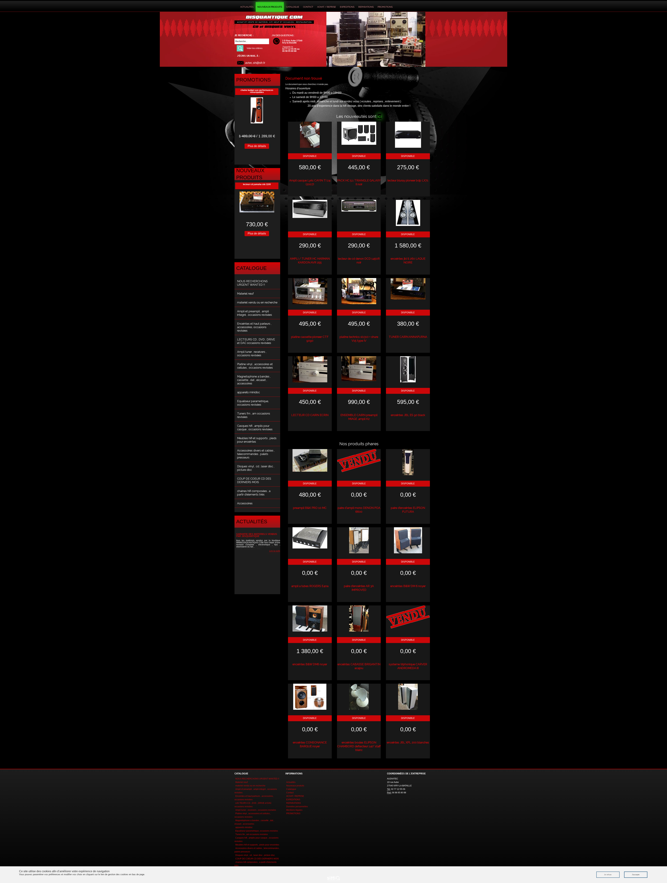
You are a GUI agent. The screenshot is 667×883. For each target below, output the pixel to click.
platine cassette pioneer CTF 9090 (309, 338)
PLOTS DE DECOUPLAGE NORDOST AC (257, 184)
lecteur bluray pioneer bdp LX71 (408, 180)
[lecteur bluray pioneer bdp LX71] (408, 134)
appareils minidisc (248, 392)
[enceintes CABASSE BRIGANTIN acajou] (359, 618)
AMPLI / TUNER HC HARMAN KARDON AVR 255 (310, 260)
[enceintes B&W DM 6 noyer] (408, 540)
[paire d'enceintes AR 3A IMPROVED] (359, 540)
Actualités (246, 7)
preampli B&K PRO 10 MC (310, 508)
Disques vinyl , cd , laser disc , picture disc (255, 468)
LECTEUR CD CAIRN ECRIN (309, 415)
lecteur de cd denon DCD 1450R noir (359, 260)
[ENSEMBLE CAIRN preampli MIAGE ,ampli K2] (358, 368)
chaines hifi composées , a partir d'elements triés (253, 492)
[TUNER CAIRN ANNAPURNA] (408, 288)
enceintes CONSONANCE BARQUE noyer (310, 744)
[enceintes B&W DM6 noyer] (310, 618)
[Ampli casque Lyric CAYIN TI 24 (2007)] (310, 134)
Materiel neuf (245, 293)
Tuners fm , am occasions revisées (253, 415)
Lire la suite (272, 553)
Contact (308, 7)
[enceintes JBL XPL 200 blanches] (408, 696)
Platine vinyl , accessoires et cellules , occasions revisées (255, 365)
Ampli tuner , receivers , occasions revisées (251, 353)
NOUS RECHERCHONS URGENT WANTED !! (252, 282)
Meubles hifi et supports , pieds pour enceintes (257, 439)
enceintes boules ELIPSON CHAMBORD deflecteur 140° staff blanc (359, 746)
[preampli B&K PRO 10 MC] (310, 460)
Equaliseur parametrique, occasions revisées (253, 402)
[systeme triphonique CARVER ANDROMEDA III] (408, 617)
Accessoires (245, 503)
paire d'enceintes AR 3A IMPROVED (359, 588)
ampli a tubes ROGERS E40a (309, 586)
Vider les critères (254, 48)
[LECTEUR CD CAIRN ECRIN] (310, 369)
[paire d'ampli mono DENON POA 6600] (359, 460)
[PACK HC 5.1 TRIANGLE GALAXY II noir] (358, 133)
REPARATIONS (366, 7)
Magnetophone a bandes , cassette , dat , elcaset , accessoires (254, 380)
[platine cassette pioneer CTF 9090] (310, 291)
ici (379, 116)
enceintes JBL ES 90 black (408, 415)
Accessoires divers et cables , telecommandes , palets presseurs (256, 454)
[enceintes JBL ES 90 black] (408, 369)
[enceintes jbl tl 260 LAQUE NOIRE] (408, 212)
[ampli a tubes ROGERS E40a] (310, 537)
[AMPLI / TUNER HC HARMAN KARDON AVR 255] (310, 208)
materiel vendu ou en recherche (257, 302)
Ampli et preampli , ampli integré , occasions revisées (254, 313)
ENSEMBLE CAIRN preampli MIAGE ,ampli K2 (358, 417)
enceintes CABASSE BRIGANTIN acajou (358, 666)
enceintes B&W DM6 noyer (310, 664)
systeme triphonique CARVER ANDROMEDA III (408, 666)
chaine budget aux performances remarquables (257, 91)
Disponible (310, 156)
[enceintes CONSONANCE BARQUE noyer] (309, 696)
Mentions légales (294, 810)
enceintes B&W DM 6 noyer (408, 586)
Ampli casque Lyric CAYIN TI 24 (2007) (309, 182)
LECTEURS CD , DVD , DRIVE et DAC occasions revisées (256, 341)
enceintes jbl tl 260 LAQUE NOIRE (408, 260)
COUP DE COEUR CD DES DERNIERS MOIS (254, 480)
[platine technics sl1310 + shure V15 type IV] (358, 291)
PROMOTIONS (385, 7)
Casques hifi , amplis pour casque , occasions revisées (255, 427)
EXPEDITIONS (347, 7)
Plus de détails (257, 146)
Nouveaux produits (269, 7)
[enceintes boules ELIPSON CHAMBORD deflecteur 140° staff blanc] (359, 696)
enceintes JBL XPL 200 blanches (408, 742)
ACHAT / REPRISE (326, 7)
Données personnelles (297, 806)
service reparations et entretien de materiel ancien (254, 535)
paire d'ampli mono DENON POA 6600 (359, 509)
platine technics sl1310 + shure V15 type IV (359, 338)
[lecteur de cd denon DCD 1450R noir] (358, 205)
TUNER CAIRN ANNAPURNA (408, 337)
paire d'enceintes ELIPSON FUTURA (408, 509)
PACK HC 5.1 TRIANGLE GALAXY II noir (359, 182)
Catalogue (292, 7)
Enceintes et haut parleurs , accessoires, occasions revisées (254, 327)
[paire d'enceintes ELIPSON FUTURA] (408, 462)
